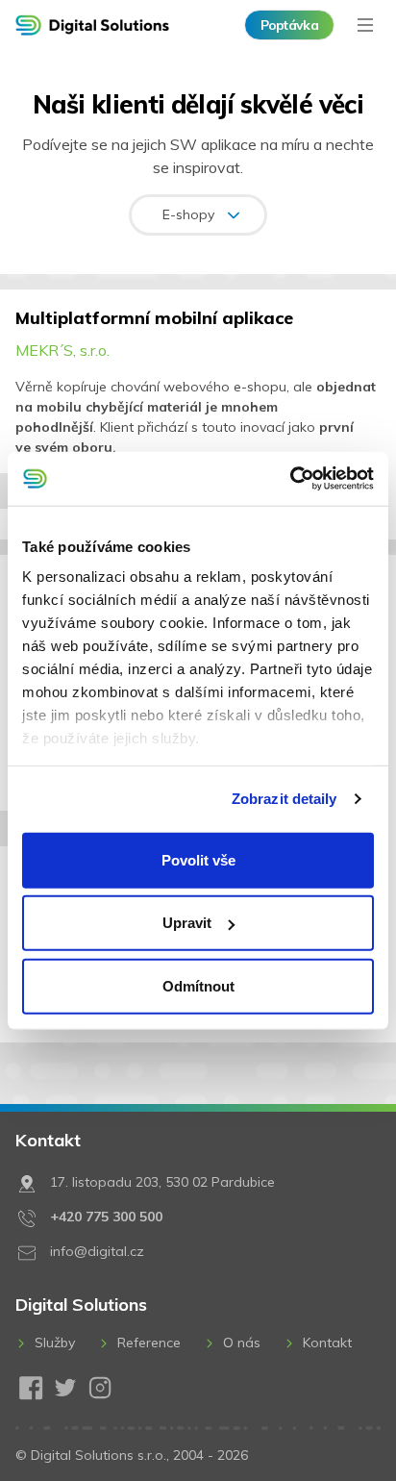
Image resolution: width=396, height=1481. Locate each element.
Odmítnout (198, 985)
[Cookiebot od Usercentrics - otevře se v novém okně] (290, 478)
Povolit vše (198, 859)
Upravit (186, 923)
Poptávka (289, 25)
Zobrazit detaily (284, 799)
